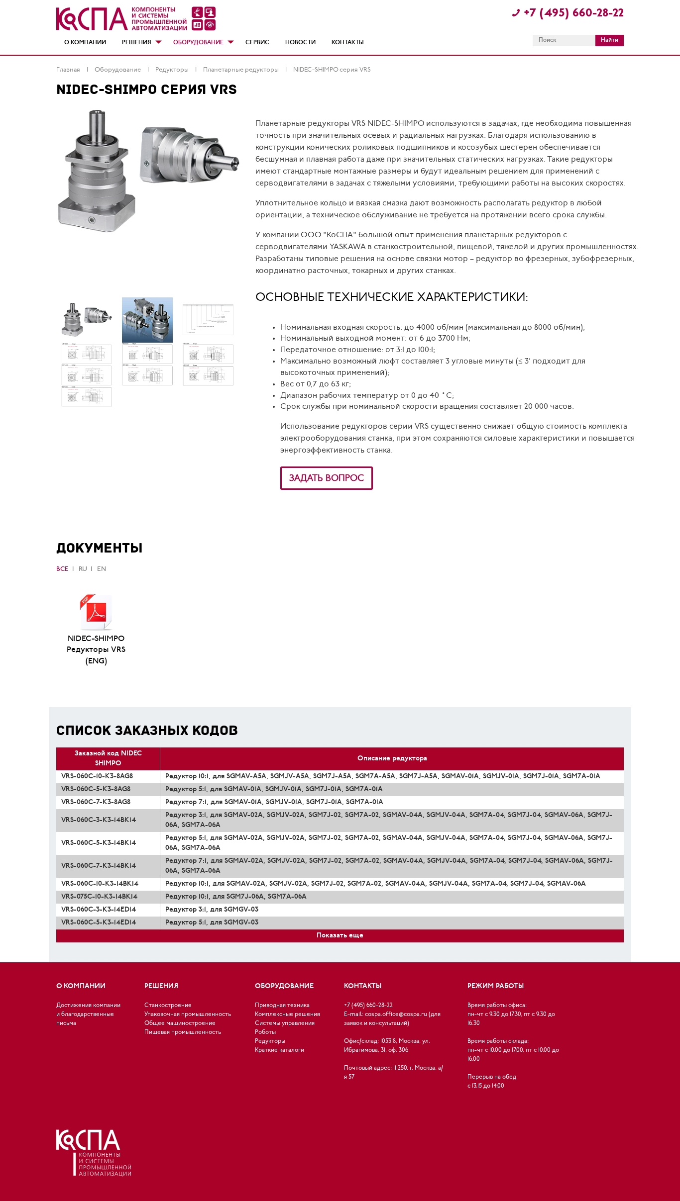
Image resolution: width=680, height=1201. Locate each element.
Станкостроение (168, 1006)
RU (83, 569)
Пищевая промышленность (182, 1032)
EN (101, 569)
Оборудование (198, 43)
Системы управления (285, 1023)
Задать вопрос (326, 478)
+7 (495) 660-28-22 (574, 13)
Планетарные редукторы (241, 70)
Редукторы (172, 70)
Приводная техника (282, 1006)
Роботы (265, 1032)
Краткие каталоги (279, 1050)
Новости (300, 43)
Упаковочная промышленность (187, 1014)
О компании (85, 43)
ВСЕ (62, 569)
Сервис (257, 43)
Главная (69, 70)
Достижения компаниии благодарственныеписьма (88, 1014)
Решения (136, 43)
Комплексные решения (287, 1014)
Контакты (348, 43)
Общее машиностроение (180, 1023)
